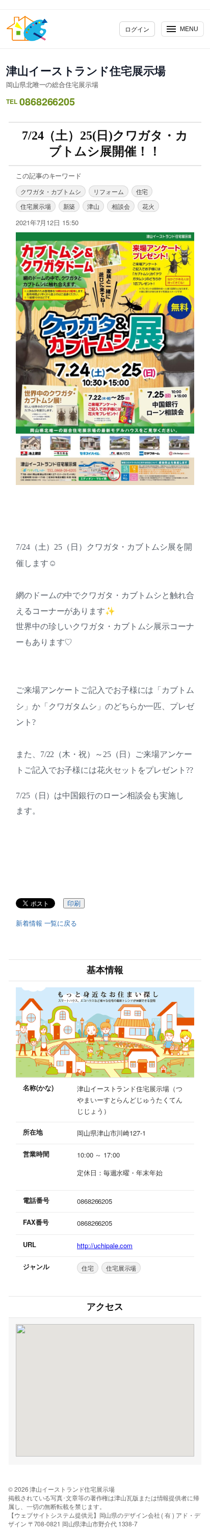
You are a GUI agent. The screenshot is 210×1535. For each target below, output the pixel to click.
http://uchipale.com (105, 1245)
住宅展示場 (35, 206)
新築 (69, 206)
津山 (93, 206)
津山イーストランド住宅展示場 (86, 70)
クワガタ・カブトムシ (50, 191)
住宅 (142, 191)
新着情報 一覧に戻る (46, 923)
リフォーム (108, 191)
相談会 (121, 206)
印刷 (74, 903)
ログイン (137, 28)
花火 (148, 206)
